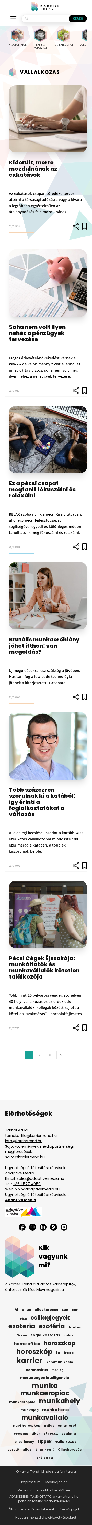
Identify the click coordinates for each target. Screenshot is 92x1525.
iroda (69, 1352)
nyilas (49, 1426)
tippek (45, 1441)
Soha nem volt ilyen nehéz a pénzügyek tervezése (37, 333)
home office (27, 1344)
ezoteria (21, 1326)
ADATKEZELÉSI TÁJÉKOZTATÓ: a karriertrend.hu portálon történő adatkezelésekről (43, 1498)
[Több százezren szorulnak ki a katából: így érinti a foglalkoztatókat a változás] (48, 746)
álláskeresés (70, 1449)
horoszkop (59, 1343)
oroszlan (21, 1434)
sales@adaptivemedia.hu (40, 1178)
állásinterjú (44, 1450)
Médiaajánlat (56, 1482)
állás (27, 1449)
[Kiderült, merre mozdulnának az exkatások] (48, 119)
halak (68, 1335)
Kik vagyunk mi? (53, 1256)
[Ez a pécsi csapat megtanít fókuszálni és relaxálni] (48, 439)
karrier (29, 1360)
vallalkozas (65, 1441)
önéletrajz (45, 1458)
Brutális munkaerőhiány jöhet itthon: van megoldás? (44, 646)
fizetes (74, 1327)
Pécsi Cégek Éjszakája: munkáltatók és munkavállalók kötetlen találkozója (44, 967)
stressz (51, 1433)
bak (65, 1310)
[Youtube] (64, 1227)
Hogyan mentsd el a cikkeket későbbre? (46, 1517)
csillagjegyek (50, 1317)
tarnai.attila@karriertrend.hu (31, 1135)
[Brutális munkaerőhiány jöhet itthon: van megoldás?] (48, 595)
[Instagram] (32, 1227)
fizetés (22, 1335)
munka (45, 1385)
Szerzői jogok (70, 1509)
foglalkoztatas (45, 1335)
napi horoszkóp (26, 1425)
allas (26, 1309)
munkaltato (55, 1409)
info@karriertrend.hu (23, 1140)
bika (23, 1319)
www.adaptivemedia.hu (37, 1189)
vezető (13, 1450)
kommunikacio (59, 1362)
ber (75, 1310)
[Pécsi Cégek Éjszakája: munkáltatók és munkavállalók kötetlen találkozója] (48, 914)
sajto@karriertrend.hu (25, 1157)
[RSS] (53, 1227)
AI (16, 1309)
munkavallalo (44, 1417)
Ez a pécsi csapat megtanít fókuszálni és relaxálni (42, 489)
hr (58, 1352)
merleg (58, 1370)
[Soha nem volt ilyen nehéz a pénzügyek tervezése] (48, 283)
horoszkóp (34, 1351)
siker (35, 1433)
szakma (69, 1433)
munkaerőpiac (22, 1402)
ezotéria (52, 1326)
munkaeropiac (44, 1393)
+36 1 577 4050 (27, 1183)
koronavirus (37, 1369)
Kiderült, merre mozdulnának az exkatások (33, 169)
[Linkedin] (43, 1227)
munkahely (59, 1400)
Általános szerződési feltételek (31, 1509)
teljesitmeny (23, 1442)
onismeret (67, 1425)
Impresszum (31, 1482)
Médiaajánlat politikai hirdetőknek (44, 1490)
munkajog (29, 1410)
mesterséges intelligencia (44, 1377)
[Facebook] (22, 1227)
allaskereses (46, 1309)
